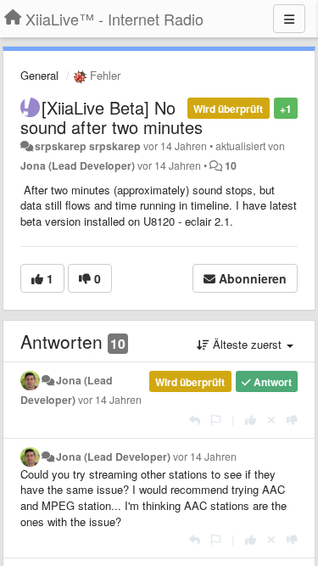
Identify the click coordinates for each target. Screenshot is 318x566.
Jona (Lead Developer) (77, 165)
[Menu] (289, 18)
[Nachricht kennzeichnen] (215, 420)
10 (231, 165)
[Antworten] (194, 420)
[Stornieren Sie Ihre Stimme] (271, 420)
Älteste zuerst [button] (247, 344)
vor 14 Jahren (110, 399)
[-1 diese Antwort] (292, 420)
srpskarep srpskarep (88, 146)
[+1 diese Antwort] (250, 420)
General (39, 75)
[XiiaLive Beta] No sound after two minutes (111, 117)
